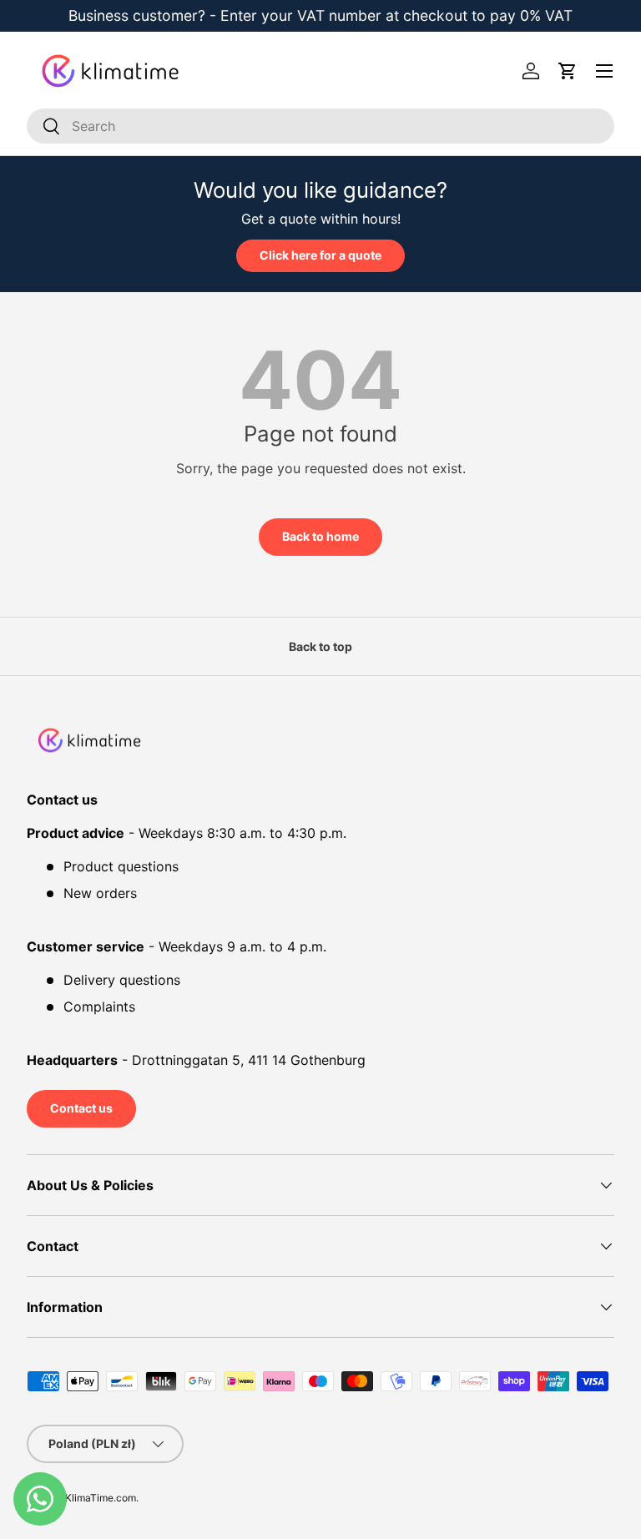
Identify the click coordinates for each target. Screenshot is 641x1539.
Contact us (81, 1108)
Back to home (320, 536)
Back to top (320, 646)
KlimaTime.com (100, 1497)
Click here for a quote (320, 255)
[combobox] (320, 126)
